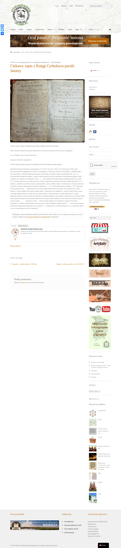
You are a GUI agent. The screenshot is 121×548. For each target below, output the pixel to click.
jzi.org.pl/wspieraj (33, 217)
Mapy (99, 473)
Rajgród (100, 482)
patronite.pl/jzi (46, 217)
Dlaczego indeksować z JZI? (73, 525)
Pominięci (93, 377)
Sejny (99, 494)
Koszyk (100, 437)
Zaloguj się (92, 89)
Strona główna (16, 52)
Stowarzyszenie (79, 6)
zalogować (24, 282)
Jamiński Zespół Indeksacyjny (41, 62)
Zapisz (92, 174)
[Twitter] (2, 30)
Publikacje (64, 6)
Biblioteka (61, 29)
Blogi (77, 29)
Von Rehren (94, 370)
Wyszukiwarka (39, 29)
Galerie (70, 29)
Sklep (71, 6)
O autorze (13, 225)
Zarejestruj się (93, 87)
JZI (22, 52)
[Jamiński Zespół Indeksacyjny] (15, 232)
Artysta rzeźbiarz (95, 374)
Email (91, 154)
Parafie (21, 29)
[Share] (2, 33)
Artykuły (29, 29)
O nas (57, 6)
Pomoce (50, 29)
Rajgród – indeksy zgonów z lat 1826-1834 (69, 264)
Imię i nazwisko (94, 147)
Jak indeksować (69, 521)
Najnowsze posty (23, 225)
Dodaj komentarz (56, 62)
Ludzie (20, 258)
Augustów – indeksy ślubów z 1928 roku (24, 264)
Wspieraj (13, 29)
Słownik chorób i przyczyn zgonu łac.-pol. (103, 431)
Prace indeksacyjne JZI (71, 529)
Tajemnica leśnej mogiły (97, 362)
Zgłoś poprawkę (69, 532)
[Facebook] (15, 239)
